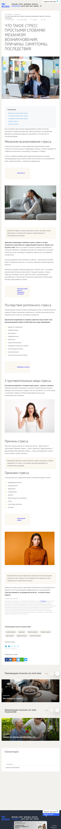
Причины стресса (13, 121)
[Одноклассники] (13, 758)
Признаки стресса (13, 124)
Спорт (21, 4)
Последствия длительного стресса (18, 116)
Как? (31, 6)
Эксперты (54, 825)
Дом (27, 6)
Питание (15, 4)
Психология (16, 6)
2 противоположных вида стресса (18, 118)
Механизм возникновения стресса (18, 113)
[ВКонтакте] (9, 758)
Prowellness (43, 601)
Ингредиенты (53, 827)
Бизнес (36, 6)
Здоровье (27, 4)
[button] (52, 673)
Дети (23, 6)
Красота (35, 4)
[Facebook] (6, 758)
